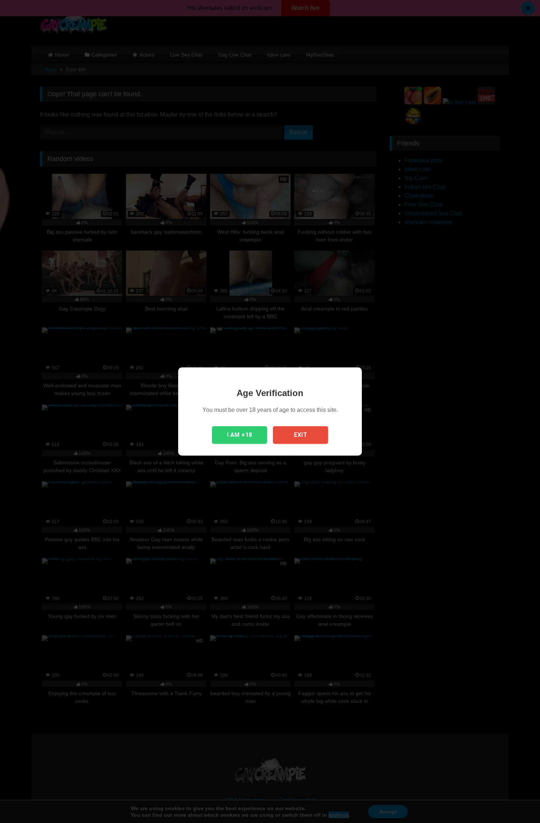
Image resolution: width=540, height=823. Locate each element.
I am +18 (239, 434)
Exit (300, 434)
